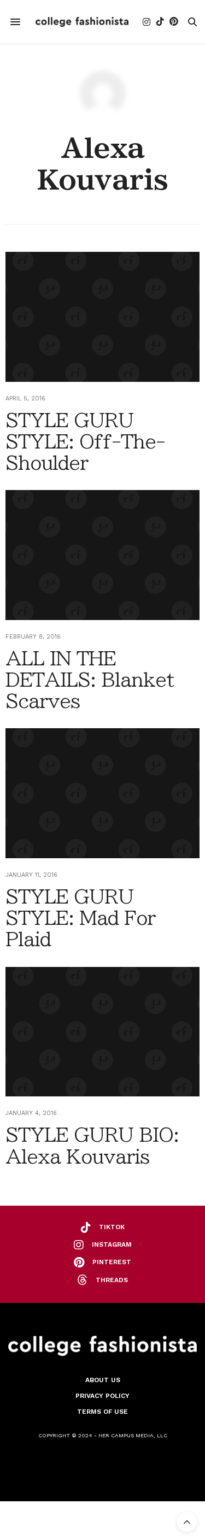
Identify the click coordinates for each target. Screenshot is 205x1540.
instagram (112, 1244)
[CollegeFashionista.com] (82, 22)
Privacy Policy (102, 1396)
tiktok (112, 1227)
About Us (102, 1380)
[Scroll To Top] (187, 1522)
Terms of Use (102, 1411)
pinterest (111, 1262)
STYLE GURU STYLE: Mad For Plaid (80, 917)
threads (112, 1280)
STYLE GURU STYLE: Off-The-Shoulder (85, 441)
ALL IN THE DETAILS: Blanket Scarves (89, 679)
